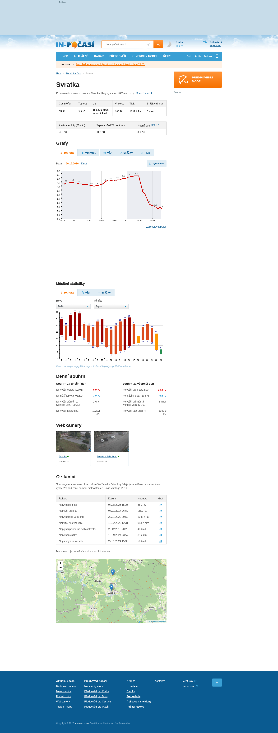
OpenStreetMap (159, 621)
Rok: (59, 300)
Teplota (69, 152)
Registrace (215, 45)
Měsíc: (98, 300)
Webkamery (63, 701)
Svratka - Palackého (107, 456)
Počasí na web (135, 706)
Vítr (109, 152)
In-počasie (189, 686)
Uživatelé (132, 686)
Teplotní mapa (64, 706)
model (145, 56)
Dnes (84, 163)
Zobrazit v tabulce (156, 226)
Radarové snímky (66, 686)
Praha (179, 42)
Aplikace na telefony (139, 701)
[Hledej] (158, 44)
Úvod (58, 73)
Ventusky (188, 681)
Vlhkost (90, 152)
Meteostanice (63, 691)
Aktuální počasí (73, 73)
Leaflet (149, 621)
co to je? (155, 125)
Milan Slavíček (144, 93)
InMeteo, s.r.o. (82, 723)
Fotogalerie (133, 696)
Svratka (63, 456)
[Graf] (160, 504)
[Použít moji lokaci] (148, 44)
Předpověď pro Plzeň (96, 706)
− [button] (61, 568)
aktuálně (81, 56)
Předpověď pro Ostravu (97, 701)
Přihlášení (216, 42)
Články (131, 691)
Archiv (198, 56)
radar (99, 56)
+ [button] (61, 563)
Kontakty (160, 681)
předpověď (117, 56)
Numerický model (94, 686)
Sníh (189, 56)
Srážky (128, 152)
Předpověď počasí (95, 681)
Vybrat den (158, 163)
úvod (64, 56)
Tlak (147, 152)
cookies (126, 723)
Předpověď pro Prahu (96, 691)
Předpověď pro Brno (95, 696)
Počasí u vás (63, 696)
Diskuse (208, 56)
